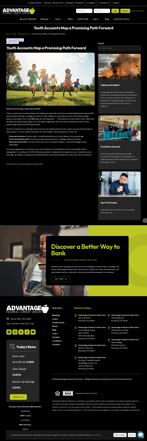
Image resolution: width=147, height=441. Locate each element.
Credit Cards (82, 19)
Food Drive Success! (110, 146)
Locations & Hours (121, 19)
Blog (107, 19)
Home (8, 34)
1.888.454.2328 (57, 3)
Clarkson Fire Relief (110, 85)
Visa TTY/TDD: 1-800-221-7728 (20, 323)
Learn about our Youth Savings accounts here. (24, 164)
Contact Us (104, 3)
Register (125, 11)
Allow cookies (120, 435)
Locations (57, 341)
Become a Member (28, 19)
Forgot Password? (138, 11)
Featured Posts (23, 34)
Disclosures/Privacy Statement (120, 379)
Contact (56, 344)
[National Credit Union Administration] (68, 393)
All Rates (16, 397)
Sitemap (103, 379)
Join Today (59, 279)
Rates (70, 19)
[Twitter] (21, 332)
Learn (95, 19)
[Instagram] (15, 332)
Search (116, 3)
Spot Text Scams (109, 202)
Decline (131, 435)
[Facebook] (9, 332)
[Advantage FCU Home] (27, 309)
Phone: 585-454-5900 (21, 319)
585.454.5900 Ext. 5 (75, 410)
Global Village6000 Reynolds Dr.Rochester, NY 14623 (119, 345)
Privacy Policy (96, 435)
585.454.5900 (35, 3)
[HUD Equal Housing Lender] (57, 393)
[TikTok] (27, 332)
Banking (44, 19)
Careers (92, 3)
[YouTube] (33, 332)
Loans (57, 19)
